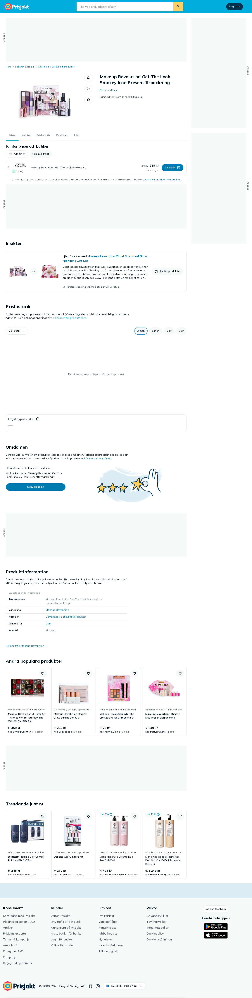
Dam (48, 623)
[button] (88, 78)
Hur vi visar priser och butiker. (162, 179)
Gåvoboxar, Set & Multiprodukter (56, 66)
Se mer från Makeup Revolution (25, 646)
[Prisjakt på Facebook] (90, 986)
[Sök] (178, 6)
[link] (96, 271)
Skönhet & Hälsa (24, 66)
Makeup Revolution (57, 610)
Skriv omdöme (108, 90)
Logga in (234, 6)
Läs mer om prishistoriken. (71, 318)
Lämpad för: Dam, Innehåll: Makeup (121, 97)
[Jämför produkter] (88, 100)
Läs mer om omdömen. (98, 458)
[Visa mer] (9, 167)
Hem (8, 66)
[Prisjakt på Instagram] (98, 986)
